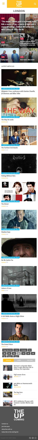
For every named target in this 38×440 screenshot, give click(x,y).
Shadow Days (5, 232)
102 (14, 353)
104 (23, 353)
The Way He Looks (7, 120)
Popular (8, 360)
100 (4, 353)
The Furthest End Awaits (9, 148)
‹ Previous (23, 350)
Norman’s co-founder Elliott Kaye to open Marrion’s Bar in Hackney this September (23, 367)
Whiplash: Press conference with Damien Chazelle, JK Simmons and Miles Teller (18, 92)
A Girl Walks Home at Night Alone (12, 316)
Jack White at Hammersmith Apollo (23, 384)
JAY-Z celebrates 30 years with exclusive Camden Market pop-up (24, 402)
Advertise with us (7, 429)
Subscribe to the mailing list (10, 432)
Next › (10, 356)
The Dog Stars (18, 392)
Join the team (6, 426)
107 (4, 356)
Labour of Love (6, 288)
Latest (19, 360)
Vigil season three (19, 374)
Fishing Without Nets (8, 176)
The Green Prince (7, 344)
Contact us (5, 424)
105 (28, 353)
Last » (16, 356)
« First (16, 350)
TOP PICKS (30, 360)
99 (29, 350)
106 (33, 353)
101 (9, 353)
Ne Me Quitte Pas (7, 260)
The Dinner (5, 204)
